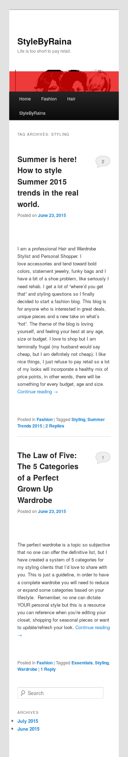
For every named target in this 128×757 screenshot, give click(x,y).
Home (25, 98)
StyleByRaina (44, 41)
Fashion (49, 98)
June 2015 (28, 728)
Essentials (82, 662)
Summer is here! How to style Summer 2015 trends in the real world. (48, 181)
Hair (71, 98)
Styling (78, 419)
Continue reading (37, 391)
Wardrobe (27, 669)
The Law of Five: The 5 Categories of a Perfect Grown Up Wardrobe (48, 477)
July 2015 (27, 720)
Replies (55, 425)
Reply (48, 669)
